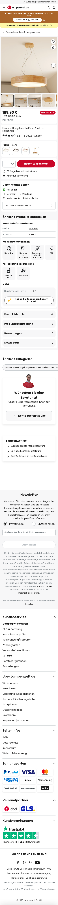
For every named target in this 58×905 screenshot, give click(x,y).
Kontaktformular (44, 586)
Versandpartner (15, 800)
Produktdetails (14, 314)
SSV (27, 19)
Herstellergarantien (14, 661)
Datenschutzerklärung (28, 593)
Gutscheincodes (12, 710)
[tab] (29, 641)
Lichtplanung (10, 704)
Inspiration (8, 720)
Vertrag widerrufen (15, 623)
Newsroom (9, 715)
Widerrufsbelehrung (14, 753)
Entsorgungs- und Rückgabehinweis (29, 878)
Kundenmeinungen (17, 820)
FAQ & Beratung (12, 629)
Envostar (33, 228)
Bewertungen (13, 333)
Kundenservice (14, 617)
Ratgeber (23, 720)
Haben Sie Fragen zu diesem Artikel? (31, 300)
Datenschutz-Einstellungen (19, 869)
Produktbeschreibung (18, 324)
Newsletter (9, 688)
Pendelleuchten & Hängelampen (23, 32)
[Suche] (48, 7)
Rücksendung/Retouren (16, 639)
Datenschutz (10, 742)
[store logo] (20, 7)
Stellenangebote (24, 699)
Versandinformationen (16, 650)
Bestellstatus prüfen (14, 634)
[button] (7, 100)
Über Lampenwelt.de (18, 676)
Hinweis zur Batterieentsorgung (36, 873)
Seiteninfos (11, 730)
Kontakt (7, 655)
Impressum (9, 748)
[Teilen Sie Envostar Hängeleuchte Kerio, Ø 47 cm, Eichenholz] (53, 47)
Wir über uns (10, 683)
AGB (5, 737)
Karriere (7, 699)
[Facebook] (20, 862)
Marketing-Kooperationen (18, 694)
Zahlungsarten (11, 645)
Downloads (11, 342)
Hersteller (29, 604)
